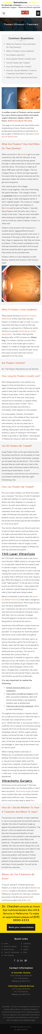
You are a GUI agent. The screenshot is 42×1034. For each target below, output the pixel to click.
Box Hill (27, 900)
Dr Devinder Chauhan (21, 972)
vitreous (24, 154)
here (32, 800)
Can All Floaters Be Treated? (18, 62)
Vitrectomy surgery (24, 791)
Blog (25, 952)
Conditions (27, 943)
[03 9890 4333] (4, 13)
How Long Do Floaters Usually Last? (21, 58)
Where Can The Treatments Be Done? (21, 77)
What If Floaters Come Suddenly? (20, 51)
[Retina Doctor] (21, 5)
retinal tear (23, 331)
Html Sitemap (9, 955)
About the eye (9, 949)
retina (7, 208)
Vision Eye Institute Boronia (21, 986)
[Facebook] (14, 960)
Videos (25, 949)
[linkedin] (21, 960)
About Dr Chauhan (10, 946)
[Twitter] (25, 960)
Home (6, 943)
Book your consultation (21, 927)
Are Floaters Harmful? (15, 55)
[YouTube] (18, 960)
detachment (12, 136)
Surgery (26, 946)
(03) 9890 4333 (26, 918)
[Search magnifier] (27, 12)
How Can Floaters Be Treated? (18, 66)
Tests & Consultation (11, 952)
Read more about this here (20, 120)
